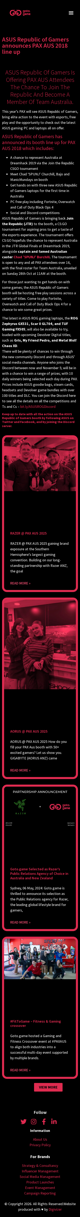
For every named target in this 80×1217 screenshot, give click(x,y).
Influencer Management (40, 1171)
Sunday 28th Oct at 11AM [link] (26, 273)
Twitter (7, 422)
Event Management (40, 1187)
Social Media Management (40, 1176)
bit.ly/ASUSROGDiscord (38, 406)
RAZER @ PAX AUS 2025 (28, 533)
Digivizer (55, 1209)
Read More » (20, 583)
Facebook (27, 422)
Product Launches (40, 1182)
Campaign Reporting (40, 1193)
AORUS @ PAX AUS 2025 (28, 731)
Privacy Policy (40, 1145)
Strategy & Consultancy (40, 1165)
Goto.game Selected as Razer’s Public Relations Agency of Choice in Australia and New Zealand (39, 873)
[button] (71, 13)
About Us (40, 1139)
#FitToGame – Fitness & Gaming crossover (35, 1023)
